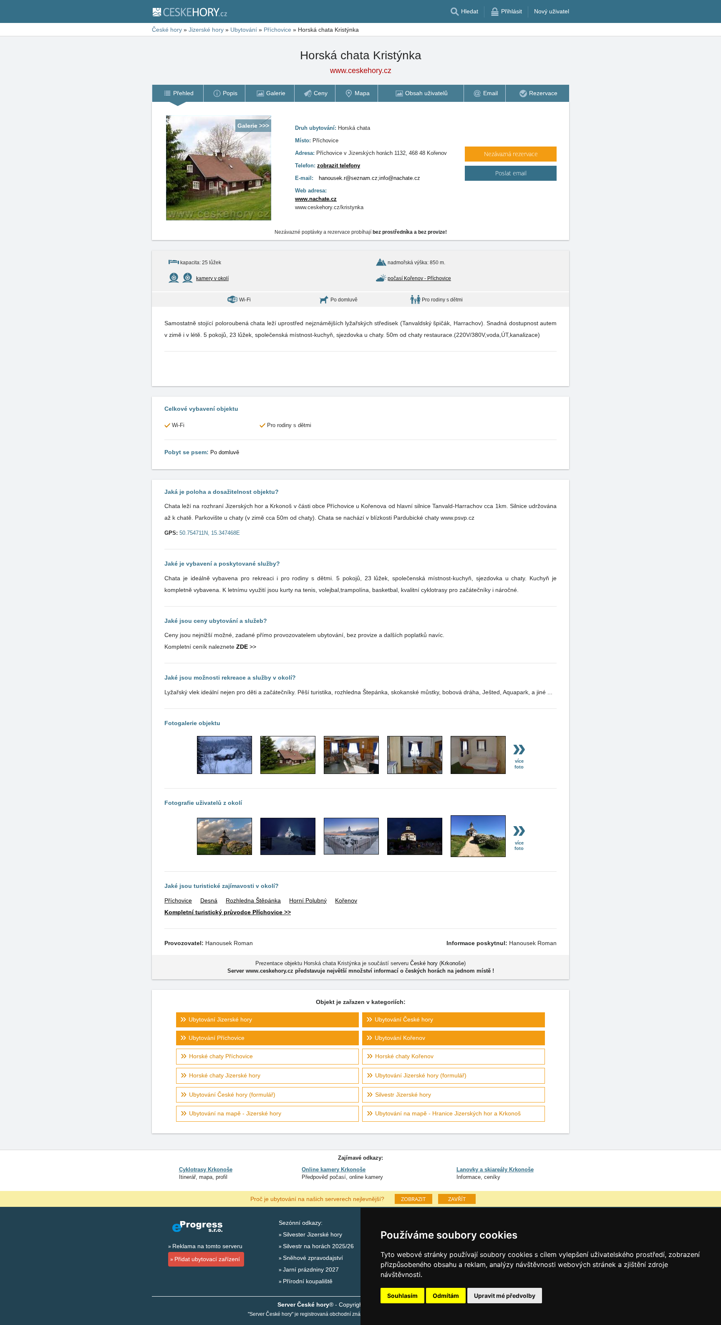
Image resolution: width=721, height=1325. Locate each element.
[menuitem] (177, 93)
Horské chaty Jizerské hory (224, 1075)
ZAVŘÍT (457, 1199)
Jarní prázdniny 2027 (311, 1269)
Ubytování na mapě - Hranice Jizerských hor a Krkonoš (448, 1113)
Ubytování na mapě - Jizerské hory (235, 1113)
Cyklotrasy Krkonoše (205, 1169)
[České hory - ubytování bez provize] (189, 11)
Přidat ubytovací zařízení (207, 1259)
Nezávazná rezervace (511, 154)
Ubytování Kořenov (400, 1037)
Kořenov (346, 900)
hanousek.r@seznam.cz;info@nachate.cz (369, 178)
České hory (424, 963)
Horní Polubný (308, 900)
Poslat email (511, 173)
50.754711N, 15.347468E (209, 533)
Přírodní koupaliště (308, 1281)
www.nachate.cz (316, 199)
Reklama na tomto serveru (207, 1246)
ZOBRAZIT (413, 1199)
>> (246, 646)
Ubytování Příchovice (217, 1037)
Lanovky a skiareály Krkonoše (495, 1169)
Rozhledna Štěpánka (253, 900)
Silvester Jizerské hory (312, 1234)
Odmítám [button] (446, 1295)
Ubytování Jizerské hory (220, 1019)
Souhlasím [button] (402, 1295)
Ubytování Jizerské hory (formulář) (420, 1075)
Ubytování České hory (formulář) (232, 1094)
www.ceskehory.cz (360, 70)
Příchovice (178, 900)
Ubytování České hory (404, 1019)
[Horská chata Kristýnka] (224, 772)
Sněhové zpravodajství (313, 1257)
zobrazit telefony (338, 165)
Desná (208, 900)
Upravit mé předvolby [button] (504, 1295)
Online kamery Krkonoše (334, 1169)
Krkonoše (452, 963)
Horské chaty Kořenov (404, 1056)
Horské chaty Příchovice (221, 1056)
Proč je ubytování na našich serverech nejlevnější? (317, 1198)
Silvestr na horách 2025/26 (318, 1246)
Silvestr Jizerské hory (403, 1094)
